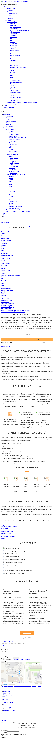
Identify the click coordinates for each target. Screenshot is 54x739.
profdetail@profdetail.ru (6, 221)
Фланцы (12, 78)
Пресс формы (13, 84)
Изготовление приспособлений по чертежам (19, 104)
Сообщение (4, 656)
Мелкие (12, 52)
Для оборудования (15, 55)
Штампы (12, 95)
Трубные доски (14, 94)
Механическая (13, 37)
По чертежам (13, 45)
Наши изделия (11, 8)
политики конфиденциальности (22, 659)
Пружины (12, 72)
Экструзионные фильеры (16, 99)
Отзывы (9, 12)
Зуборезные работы (15, 32)
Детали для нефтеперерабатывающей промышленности (22, 102)
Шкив (11, 77)
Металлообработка (12, 22)
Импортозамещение (9, 107)
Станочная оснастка (15, 100)
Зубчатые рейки (14, 90)
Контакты (6, 109)
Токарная (12, 23)
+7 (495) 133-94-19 (5, 219)
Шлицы (12, 85)
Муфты (12, 75)
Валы (11, 73)
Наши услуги (7, 20)
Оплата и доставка (12, 13)
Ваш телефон (4, 649)
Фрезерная (13, 25)
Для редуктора (14, 65)
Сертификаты (10, 18)
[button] (5, 222)
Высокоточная (13, 43)
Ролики (12, 89)
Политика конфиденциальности (27, 716)
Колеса (12, 70)
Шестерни (12, 68)
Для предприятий (14, 50)
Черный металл (14, 28)
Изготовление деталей (13, 47)
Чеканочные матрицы (16, 97)
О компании (7, 7)
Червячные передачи (15, 92)
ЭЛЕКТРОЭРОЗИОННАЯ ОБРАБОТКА (19, 30)
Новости (9, 17)
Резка (11, 38)
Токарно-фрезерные (15, 27)
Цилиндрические (14, 58)
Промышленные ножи (16, 82)
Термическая (13, 33)
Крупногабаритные (15, 63)
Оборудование (11, 10)
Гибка (11, 40)
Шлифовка (13, 35)
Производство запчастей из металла (16, 67)
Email (2, 651)
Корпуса (12, 48)
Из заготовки (13, 53)
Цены (5, 105)
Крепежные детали (15, 80)
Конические (13, 60)
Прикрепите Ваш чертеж (7, 658)
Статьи (9, 15)
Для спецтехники (14, 62)
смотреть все (27, 633)
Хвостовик (13, 87)
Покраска (12, 42)
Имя (2, 647)
